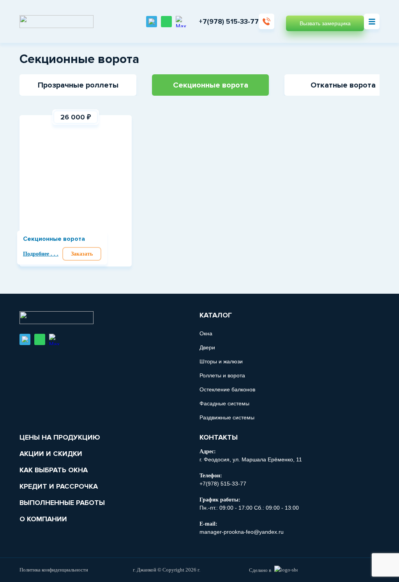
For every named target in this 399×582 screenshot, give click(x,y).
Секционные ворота (210, 85)
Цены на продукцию (59, 437)
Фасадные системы (224, 403)
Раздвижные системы (227, 417)
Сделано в (260, 570)
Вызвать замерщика (325, 23)
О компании (43, 519)
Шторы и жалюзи (221, 361)
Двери (207, 347)
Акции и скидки (50, 453)
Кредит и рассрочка (58, 486)
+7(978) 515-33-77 (229, 22)
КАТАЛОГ (216, 315)
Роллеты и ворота (222, 375)
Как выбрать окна (53, 470)
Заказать (82, 254)
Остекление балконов (227, 389)
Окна (206, 333)
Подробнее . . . (40, 254)
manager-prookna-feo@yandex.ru (242, 532)
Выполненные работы (62, 502)
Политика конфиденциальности (53, 570)
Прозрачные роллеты (78, 85)
